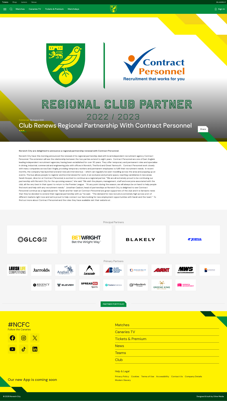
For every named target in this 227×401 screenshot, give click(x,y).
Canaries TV (35, 9)
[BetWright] (86, 239)
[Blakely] (221, 2)
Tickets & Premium (54, 9)
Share (203, 129)
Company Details (193, 376)
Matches (20, 9)
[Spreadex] (89, 285)
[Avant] (161, 270)
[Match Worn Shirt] (185, 270)
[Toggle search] (11, 9)
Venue (34, 2)
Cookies (135, 376)
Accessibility (162, 376)
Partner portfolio (113, 304)
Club (119, 360)
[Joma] (195, 239)
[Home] (113, 9)
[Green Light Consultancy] (32, 239)
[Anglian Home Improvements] (65, 270)
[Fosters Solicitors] (113, 285)
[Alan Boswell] (113, 270)
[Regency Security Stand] (41, 285)
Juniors (24, 2)
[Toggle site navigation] (4, 9)
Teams (120, 353)
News (119, 346)
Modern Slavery (123, 380)
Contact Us (177, 376)
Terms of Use (147, 376)
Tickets (5, 2)
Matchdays (73, 9)
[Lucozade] (89, 270)
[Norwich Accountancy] (185, 285)
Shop (14, 2)
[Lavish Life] (17, 270)
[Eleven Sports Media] (65, 285)
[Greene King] (161, 285)
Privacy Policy (122, 376)
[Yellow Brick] (137, 285)
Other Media (218, 396)
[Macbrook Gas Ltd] (137, 270)
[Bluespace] (210, 270)
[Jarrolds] (41, 270)
